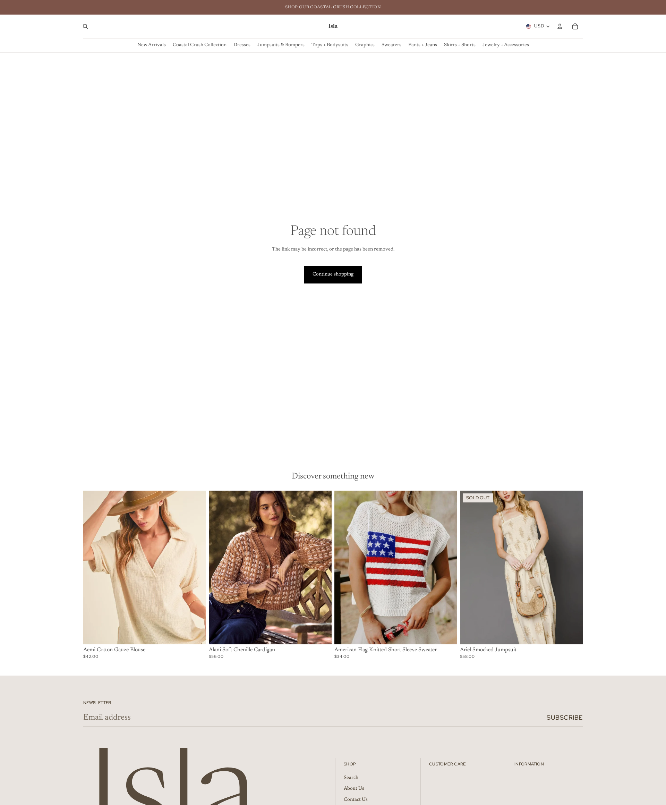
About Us (354, 788)
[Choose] (195, 633)
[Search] (85, 26)
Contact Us (356, 799)
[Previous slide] (93, 567)
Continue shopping (333, 274)
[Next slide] (195, 567)
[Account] (559, 26)
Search (351, 778)
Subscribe (565, 717)
